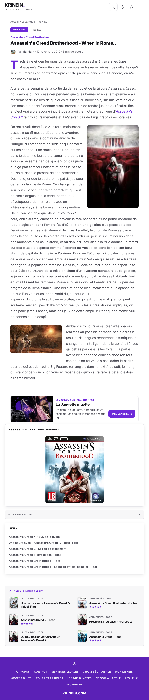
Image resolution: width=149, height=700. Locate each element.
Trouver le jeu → (122, 413)
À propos (23, 671)
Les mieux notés (79, 678)
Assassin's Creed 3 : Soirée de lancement (37, 548)
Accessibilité (21, 678)
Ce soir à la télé (108, 678)
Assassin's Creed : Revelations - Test (35, 554)
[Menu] (140, 7)
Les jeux (131, 678)
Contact (40, 671)
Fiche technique (20, 514)
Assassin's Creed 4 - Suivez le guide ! (35, 536)
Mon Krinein (124, 671)
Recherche (74, 684)
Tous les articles (49, 678)
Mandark (28, 51)
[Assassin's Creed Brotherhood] (74, 469)
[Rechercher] (113, 7)
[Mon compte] (131, 7)
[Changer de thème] (122, 7)
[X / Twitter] (74, 663)
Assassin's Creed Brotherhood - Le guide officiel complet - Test (53, 566)
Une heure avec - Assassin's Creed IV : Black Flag (43, 542)
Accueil (14, 21)
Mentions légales (65, 671)
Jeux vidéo (28, 21)
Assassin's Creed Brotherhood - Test (34, 560)
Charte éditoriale (97, 671)
